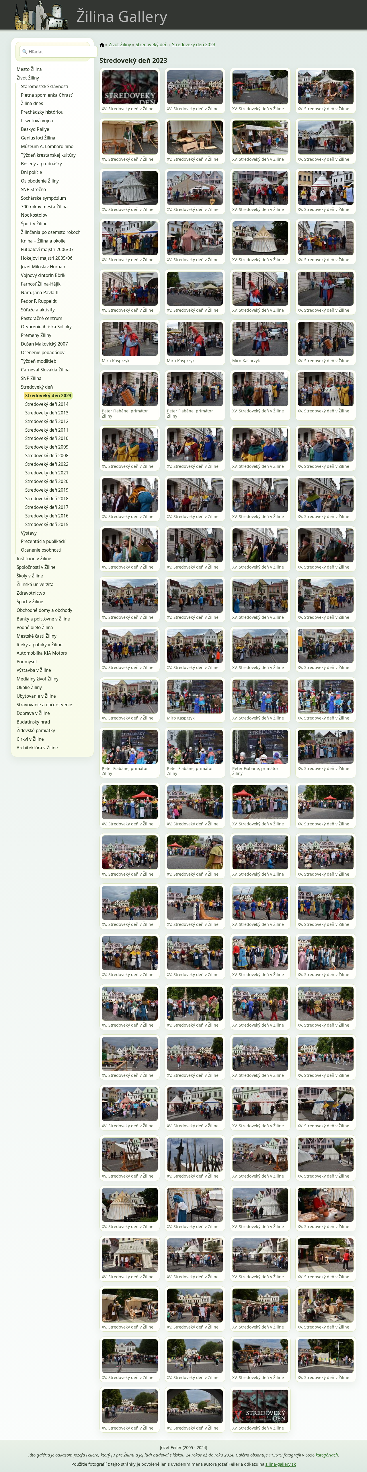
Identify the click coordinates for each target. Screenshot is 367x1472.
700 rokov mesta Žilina (44, 207)
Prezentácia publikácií (43, 541)
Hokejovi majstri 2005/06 (47, 258)
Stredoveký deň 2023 (48, 396)
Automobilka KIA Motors (42, 653)
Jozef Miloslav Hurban (43, 267)
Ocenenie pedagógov (43, 353)
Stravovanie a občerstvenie (44, 705)
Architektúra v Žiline (37, 748)
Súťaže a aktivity (38, 310)
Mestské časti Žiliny (36, 636)
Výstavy (29, 533)
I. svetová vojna (37, 121)
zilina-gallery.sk (281, 1464)
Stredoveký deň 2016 (47, 516)
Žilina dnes (32, 103)
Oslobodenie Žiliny (40, 181)
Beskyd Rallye (35, 129)
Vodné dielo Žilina (35, 628)
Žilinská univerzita (35, 584)
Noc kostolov (34, 215)
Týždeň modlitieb (38, 361)
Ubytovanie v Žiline (36, 696)
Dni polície (31, 172)
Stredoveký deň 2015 (47, 524)
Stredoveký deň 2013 (47, 413)
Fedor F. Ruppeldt (39, 301)
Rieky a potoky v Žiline (40, 645)
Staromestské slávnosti (44, 87)
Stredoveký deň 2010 (47, 438)
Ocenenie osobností (41, 550)
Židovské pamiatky (36, 731)
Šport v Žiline (34, 224)
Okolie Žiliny (29, 687)
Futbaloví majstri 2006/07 (47, 250)
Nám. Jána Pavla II (39, 293)
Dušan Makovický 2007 (44, 344)
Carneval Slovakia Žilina (45, 370)
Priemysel (27, 662)
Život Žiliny (28, 78)
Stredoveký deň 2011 (47, 430)
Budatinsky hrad (33, 722)
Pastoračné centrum (41, 318)
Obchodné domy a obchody (44, 610)
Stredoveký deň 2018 (47, 499)
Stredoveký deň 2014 (47, 404)
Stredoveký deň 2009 (47, 447)
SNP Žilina (31, 378)
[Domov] (101, 45)
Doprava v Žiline (33, 713)
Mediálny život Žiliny (37, 679)
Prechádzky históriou (42, 112)
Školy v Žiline (30, 576)
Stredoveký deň (37, 387)
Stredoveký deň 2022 (47, 464)
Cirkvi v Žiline (30, 739)
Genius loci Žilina (38, 138)
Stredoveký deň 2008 (47, 456)
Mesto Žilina (29, 69)
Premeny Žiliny (36, 335)
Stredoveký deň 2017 (47, 507)
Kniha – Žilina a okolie (43, 241)
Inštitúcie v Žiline (34, 559)
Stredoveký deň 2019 (47, 490)
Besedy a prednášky (41, 164)
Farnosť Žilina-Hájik (40, 284)
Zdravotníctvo (31, 593)
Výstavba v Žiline (34, 670)
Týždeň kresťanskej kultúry (48, 155)
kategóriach (327, 1455)
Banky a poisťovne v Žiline (43, 619)
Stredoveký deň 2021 (47, 473)
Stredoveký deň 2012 (47, 421)
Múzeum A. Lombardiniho (47, 146)
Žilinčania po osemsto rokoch (50, 232)
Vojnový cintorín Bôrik (43, 275)
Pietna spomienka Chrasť (46, 95)
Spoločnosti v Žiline (36, 567)
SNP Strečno (33, 190)
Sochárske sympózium (43, 198)
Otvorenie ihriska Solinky (46, 327)
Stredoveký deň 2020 (47, 481)
